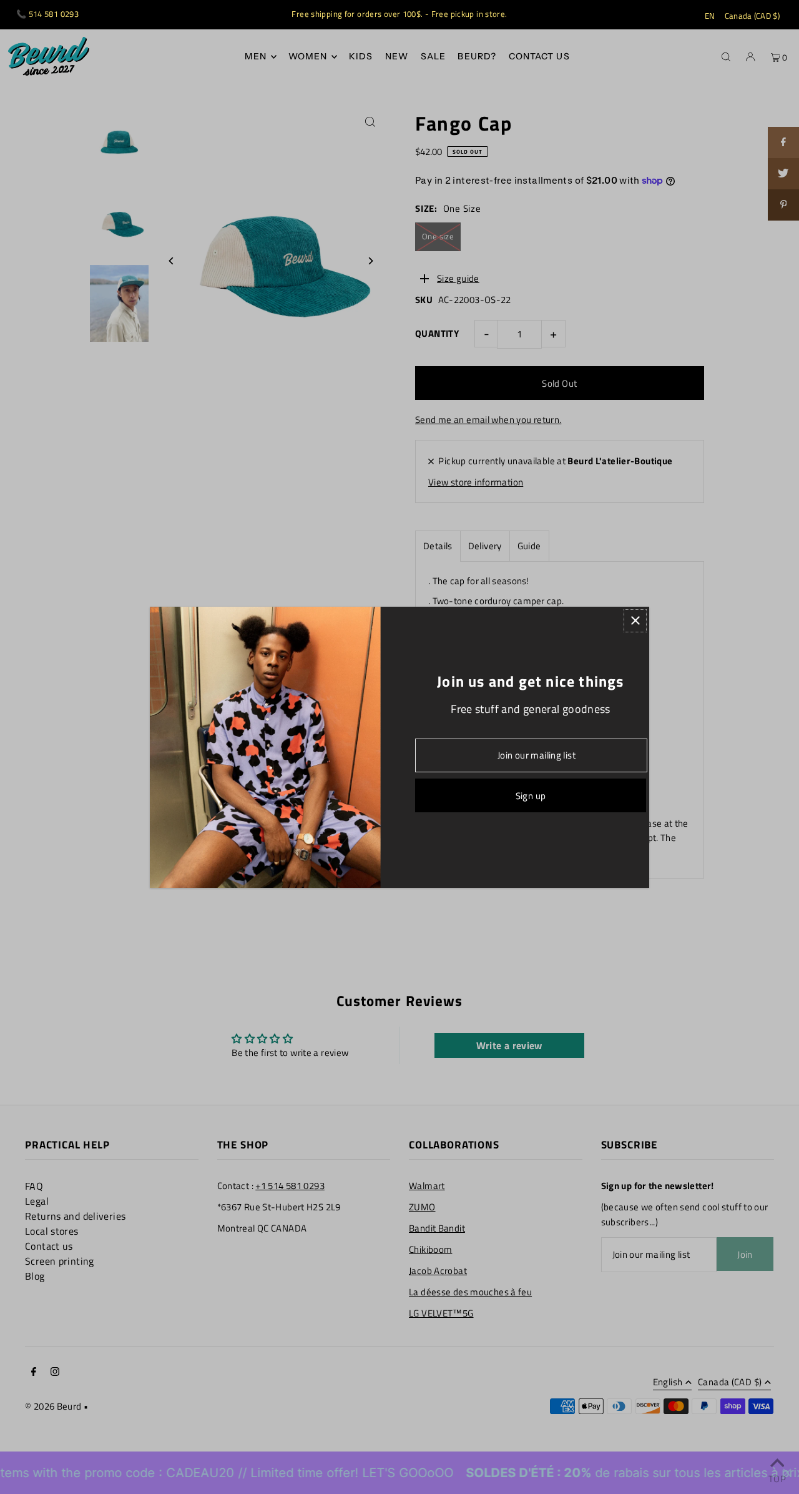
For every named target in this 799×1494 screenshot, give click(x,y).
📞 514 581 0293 (47, 13)
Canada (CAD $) (752, 15)
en (710, 15)
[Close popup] (635, 621)
